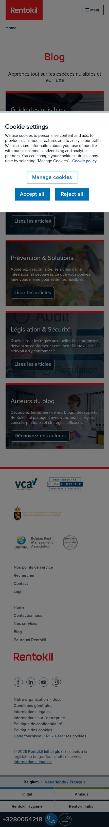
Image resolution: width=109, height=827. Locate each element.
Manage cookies (52, 177)
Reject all (72, 194)
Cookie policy (84, 160)
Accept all (32, 194)
